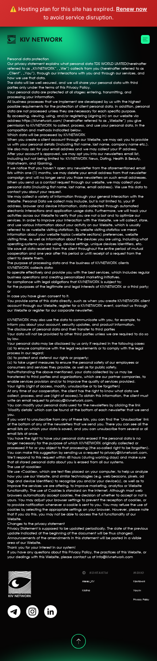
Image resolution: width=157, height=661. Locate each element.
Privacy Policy (141, 600)
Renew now (131, 8)
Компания (139, 581)
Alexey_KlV (88, 581)
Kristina (86, 591)
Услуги (137, 591)
